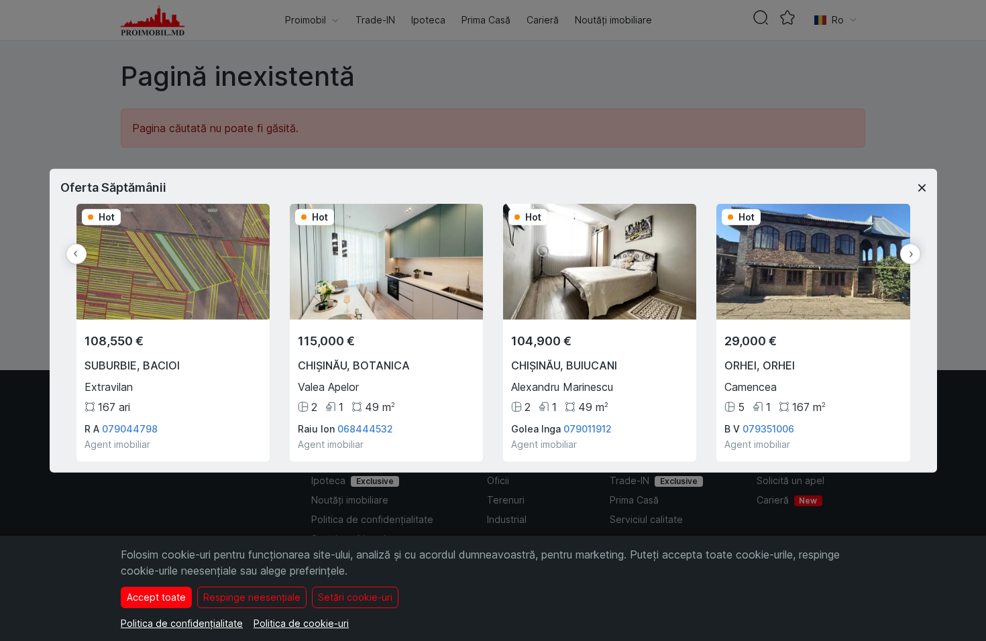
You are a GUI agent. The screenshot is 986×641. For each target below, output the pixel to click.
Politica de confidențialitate (182, 623)
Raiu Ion (316, 428)
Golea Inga (536, 428)
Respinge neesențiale (251, 597)
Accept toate (156, 597)
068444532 (365, 428)
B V (732, 428)
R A (92, 428)
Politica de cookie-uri (301, 623)
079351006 (768, 428)
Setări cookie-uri (355, 597)
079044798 (130, 428)
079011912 (587, 428)
